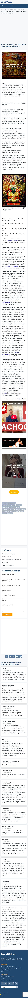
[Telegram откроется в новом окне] (13, 656)
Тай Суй (4, 85)
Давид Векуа (22, 399)
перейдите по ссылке (12, 240)
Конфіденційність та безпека (7, 976)
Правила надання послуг (7, 979)
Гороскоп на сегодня (8, 554)
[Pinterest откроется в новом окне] (20, 656)
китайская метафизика (19, 509)
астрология (18, 505)
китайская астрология (8, 509)
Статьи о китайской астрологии (14, 9)
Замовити (14, 492)
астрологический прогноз (9, 505)
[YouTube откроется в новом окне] (10, 656)
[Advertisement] (14, 28)
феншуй (21, 511)
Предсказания (6, 557)
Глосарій (3, 978)
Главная (3, 9)
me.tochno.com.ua (8, 996)
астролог (5, 503)
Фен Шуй (16, 511)
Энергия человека (7, 565)
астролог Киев (11, 503)
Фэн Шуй (5, 513)
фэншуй (10, 513)
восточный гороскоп (7, 507)
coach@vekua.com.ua (6, 970)
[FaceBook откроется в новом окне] (6, 656)
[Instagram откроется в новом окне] (17, 656)
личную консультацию (12, 266)
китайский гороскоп (7, 511)
